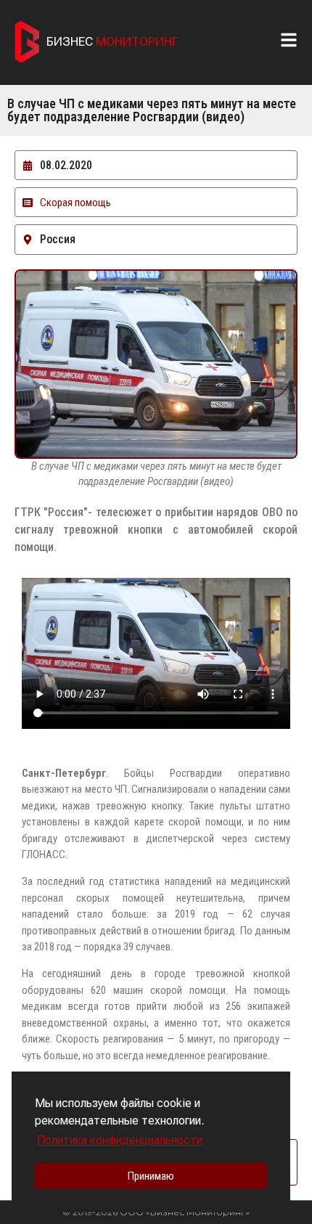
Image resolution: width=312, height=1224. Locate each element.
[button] (292, 40)
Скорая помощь (75, 202)
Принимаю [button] (151, 1176)
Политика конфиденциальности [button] (119, 1140)
